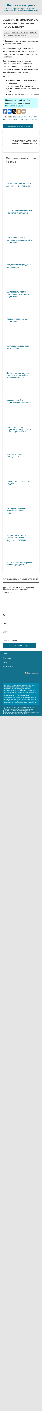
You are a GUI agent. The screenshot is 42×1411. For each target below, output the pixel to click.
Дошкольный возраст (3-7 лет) (25, 117)
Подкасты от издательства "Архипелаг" (18, 126)
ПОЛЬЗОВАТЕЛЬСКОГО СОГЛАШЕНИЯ (17, 687)
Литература (7, 119)
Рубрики (5, 662)
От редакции (7, 658)
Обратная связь (8, 666)
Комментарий (9, 592)
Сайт (5, 632)
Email (5, 623)
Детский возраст (21, 5)
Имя (4, 615)
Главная (5, 653)
